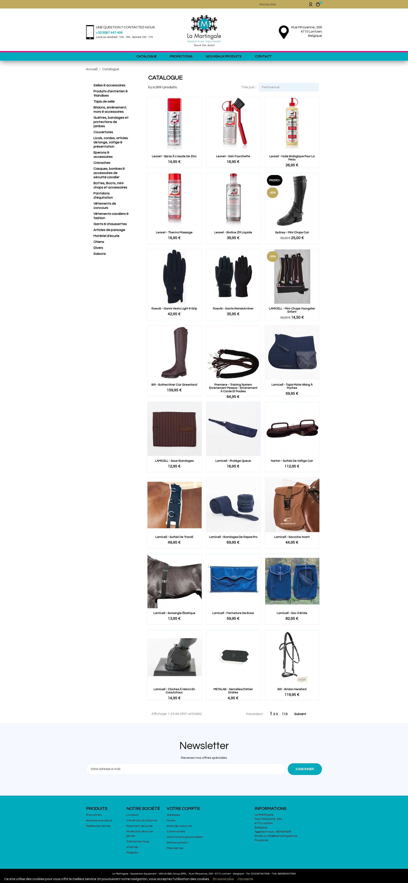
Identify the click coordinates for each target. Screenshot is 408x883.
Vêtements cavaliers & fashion (111, 216)
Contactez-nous (137, 841)
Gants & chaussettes (110, 224)
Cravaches (102, 162)
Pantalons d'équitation (103, 195)
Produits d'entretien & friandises (111, 93)
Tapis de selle (104, 101)
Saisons (100, 253)
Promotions (181, 56)
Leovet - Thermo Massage (174, 232)
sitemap (132, 847)
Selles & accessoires (109, 85)
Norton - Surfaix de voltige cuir (292, 460)
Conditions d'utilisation (141, 820)
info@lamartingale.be (282, 836)
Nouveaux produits (224, 56)
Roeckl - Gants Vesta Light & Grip (174, 308)
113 (285, 714)
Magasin (132, 852)
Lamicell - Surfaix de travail (174, 536)
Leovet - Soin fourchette (233, 156)
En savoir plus (223, 879)
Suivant (302, 714)
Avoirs (171, 820)
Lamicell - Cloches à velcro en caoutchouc (174, 691)
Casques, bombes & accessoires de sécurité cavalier (109, 173)
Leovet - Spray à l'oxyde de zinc (174, 156)
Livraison (132, 814)
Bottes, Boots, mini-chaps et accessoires (110, 185)
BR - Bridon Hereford (292, 689)
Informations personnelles (185, 837)
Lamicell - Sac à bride (292, 613)
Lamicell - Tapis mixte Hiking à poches (292, 386)
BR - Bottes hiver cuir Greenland (174, 384)
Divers (98, 247)
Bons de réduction (179, 826)
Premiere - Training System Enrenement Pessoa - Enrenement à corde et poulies (233, 388)
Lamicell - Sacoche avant (292, 536)
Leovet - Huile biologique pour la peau (292, 158)
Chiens (99, 242)
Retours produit (177, 842)
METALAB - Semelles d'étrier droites (233, 691)
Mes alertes (175, 848)
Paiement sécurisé (139, 826)
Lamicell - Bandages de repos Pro (233, 536)
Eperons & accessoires (103, 154)
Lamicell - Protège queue (233, 460)
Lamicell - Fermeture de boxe (233, 613)
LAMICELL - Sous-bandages (174, 460)
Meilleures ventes (98, 826)
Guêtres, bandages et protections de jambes (111, 122)
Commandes (176, 831)
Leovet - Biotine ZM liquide (233, 232)
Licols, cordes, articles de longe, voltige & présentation (111, 142)
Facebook (261, 840)
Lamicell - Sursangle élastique (174, 613)
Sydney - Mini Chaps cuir (292, 232)
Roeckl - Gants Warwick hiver (233, 308)
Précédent (252, 714)
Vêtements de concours (105, 205)
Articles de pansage (109, 230)
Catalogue (146, 56)
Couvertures (103, 132)
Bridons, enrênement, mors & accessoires (110, 109)
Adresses (173, 814)
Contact (263, 56)
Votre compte (183, 808)
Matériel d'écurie (106, 236)
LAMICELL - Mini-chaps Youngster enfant (292, 310)
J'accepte (245, 879)
